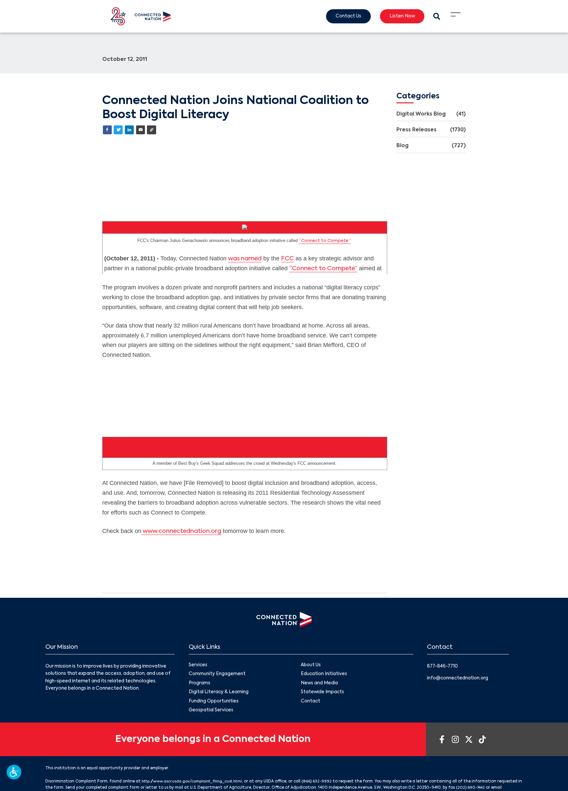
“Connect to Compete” (323, 269)
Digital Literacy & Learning (219, 693)
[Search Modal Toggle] (436, 16)
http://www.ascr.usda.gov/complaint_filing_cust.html (195, 783)
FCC (287, 259)
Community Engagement (217, 674)
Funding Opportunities (214, 702)
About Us (311, 665)
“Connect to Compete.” (325, 241)
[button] (14, 772)
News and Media (319, 684)
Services (198, 665)
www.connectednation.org (181, 532)
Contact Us (345, 16)
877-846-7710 (443, 666)
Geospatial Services (211, 711)
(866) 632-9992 (322, 783)
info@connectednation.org (458, 678)
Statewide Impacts (323, 693)
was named (245, 259)
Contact (311, 702)
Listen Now (401, 16)
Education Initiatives (324, 674)
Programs (200, 684)
